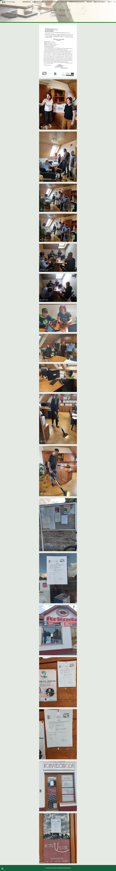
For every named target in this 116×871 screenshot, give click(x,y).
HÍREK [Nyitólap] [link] (27, 1)
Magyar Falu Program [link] (99, 1)
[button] (114, 1)
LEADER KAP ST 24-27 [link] (37, 1)
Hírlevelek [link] (89, 1)
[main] (58, 11)
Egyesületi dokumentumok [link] (52, 1)
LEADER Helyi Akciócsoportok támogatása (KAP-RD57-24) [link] (77, 1)
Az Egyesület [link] (63, 1)
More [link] (109, 1)
